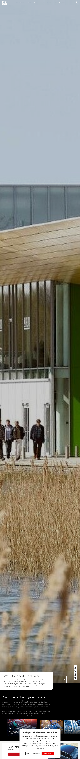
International (5, 671)
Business (41, 2)
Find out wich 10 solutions (15, 754)
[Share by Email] (75, 675)
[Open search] (76, 2)
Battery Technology (70, 737)
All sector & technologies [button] (73, 737)
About (27, 753)
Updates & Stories (51, 2)
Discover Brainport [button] (20, 2)
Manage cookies (36, 753)
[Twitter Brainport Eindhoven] (75, 671)
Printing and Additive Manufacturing (73, 739)
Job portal (61, 2)
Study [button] (35, 2)
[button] (16, 738)
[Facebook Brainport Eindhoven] (75, 673)
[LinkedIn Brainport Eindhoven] (75, 668)
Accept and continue (47, 753)
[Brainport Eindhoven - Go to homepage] (4, 3)
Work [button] (29, 2)
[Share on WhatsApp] (75, 678)
